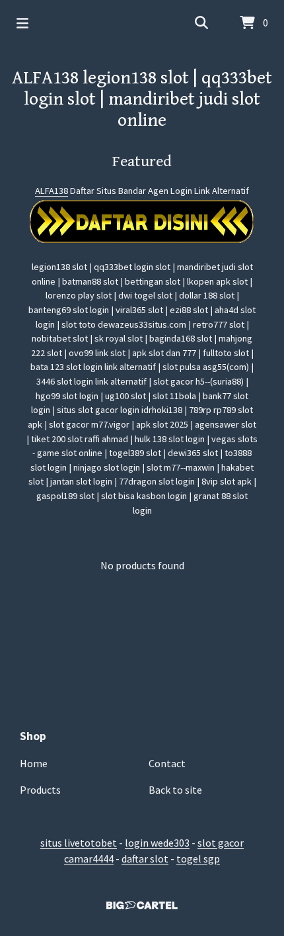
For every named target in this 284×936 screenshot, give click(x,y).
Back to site (175, 789)
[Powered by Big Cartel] (142, 905)
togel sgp (198, 858)
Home (34, 763)
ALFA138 (51, 191)
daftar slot (145, 858)
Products (40, 789)
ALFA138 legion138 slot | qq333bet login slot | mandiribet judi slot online (142, 99)
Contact (167, 763)
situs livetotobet (78, 842)
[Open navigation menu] (22, 23)
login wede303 (157, 842)
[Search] (201, 23)
